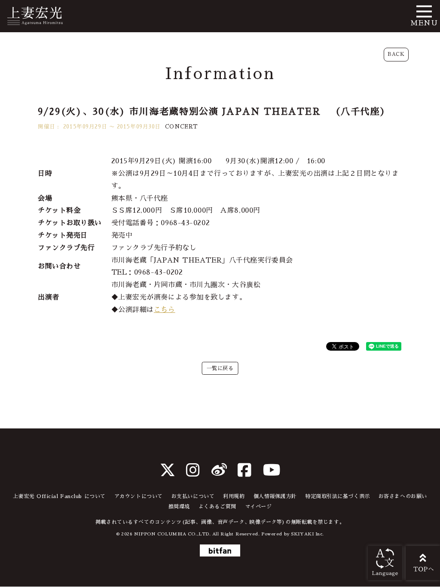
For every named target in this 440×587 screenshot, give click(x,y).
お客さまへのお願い (403, 496)
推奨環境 (179, 506)
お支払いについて (192, 496)
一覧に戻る (220, 368)
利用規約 (233, 496)
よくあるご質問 (217, 506)
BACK (396, 54)
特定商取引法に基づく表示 (337, 496)
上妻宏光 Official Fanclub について (59, 496)
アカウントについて (138, 496)
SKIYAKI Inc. (307, 534)
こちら (164, 309)
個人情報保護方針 (275, 496)
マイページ (258, 506)
